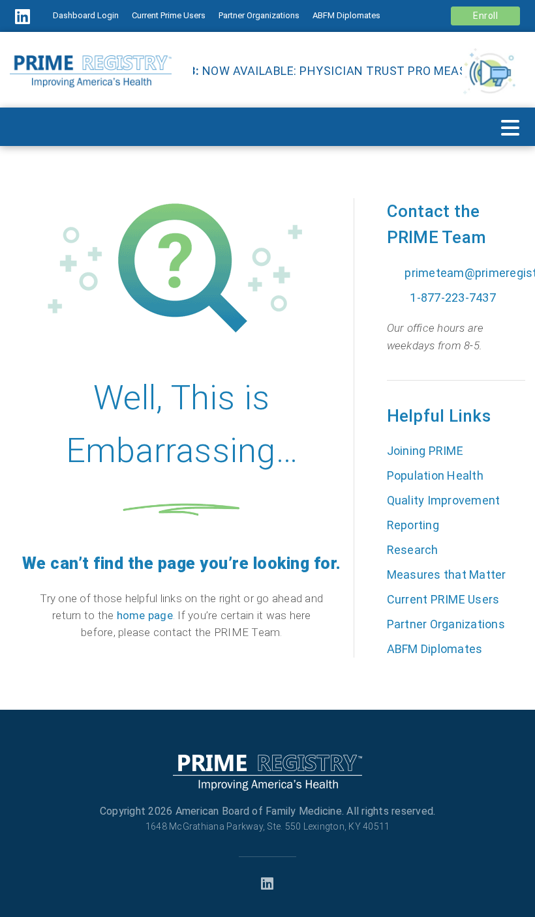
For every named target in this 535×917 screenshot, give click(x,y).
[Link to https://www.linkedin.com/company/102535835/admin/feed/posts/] (27, 16)
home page (145, 615)
